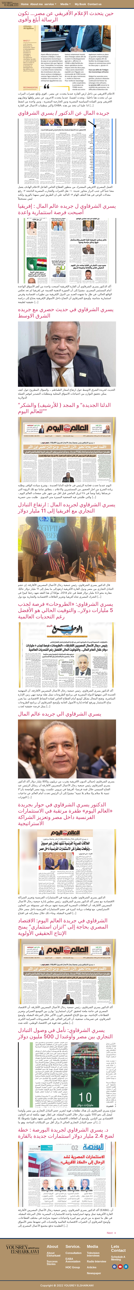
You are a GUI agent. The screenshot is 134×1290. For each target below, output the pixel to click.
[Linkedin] (126, 1266)
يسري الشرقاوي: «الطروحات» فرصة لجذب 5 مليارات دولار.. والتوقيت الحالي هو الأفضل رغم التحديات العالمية (65, 610)
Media (64, 4)
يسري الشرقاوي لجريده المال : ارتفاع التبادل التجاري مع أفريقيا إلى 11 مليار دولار (66, 507)
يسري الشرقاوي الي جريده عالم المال (59, 713)
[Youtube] (120, 1266)
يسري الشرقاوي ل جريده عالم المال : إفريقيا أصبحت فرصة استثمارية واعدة (67, 209)
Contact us (94, 4)
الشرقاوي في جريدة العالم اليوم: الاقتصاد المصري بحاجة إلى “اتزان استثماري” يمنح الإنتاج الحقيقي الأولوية (63, 926)
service (49, 4)
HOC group (73, 1267)
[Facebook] (114, 1266)
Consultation (74, 1253)
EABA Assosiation (73, 1260)
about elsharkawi (53, 1254)
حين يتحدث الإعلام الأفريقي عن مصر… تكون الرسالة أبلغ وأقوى (66, 16)
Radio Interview (96, 1261)
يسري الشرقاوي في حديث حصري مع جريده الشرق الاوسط (66, 312)
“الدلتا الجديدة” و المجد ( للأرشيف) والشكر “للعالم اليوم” (64, 408)
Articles (91, 1267)
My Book (80, 4)
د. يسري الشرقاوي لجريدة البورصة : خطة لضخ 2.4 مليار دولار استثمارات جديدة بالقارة (66, 1133)
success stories (52, 1263)
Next (111, 1232)
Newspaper (94, 1273)
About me (36, 4)
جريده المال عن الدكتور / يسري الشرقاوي (63, 113)
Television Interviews (93, 1254)
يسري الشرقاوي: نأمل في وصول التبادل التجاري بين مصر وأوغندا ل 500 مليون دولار (65, 1033)
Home (25, 4)
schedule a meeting (118, 1258)
